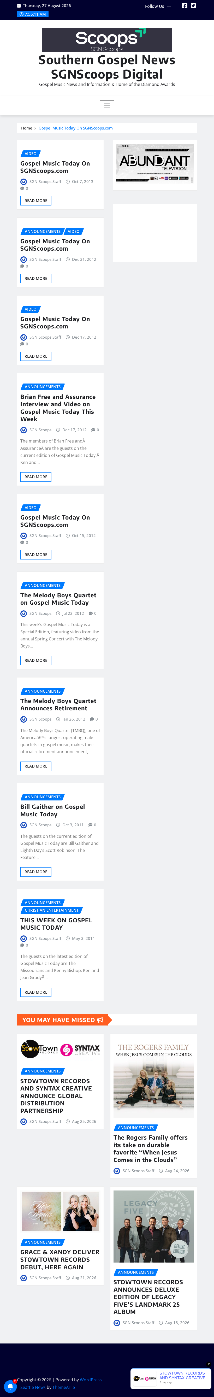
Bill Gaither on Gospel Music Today (52, 810)
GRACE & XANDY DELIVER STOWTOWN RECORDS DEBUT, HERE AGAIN (60, 1259)
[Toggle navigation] (107, 106)
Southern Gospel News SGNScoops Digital (107, 66)
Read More (36, 200)
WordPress (91, 1380)
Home (26, 128)
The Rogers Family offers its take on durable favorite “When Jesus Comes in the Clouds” (151, 1148)
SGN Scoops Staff (45, 181)
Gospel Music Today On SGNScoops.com (76, 128)
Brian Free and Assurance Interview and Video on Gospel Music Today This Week (58, 408)
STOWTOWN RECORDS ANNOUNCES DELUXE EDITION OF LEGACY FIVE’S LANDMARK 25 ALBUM (148, 1296)
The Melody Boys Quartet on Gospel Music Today (58, 598)
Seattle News (33, 1387)
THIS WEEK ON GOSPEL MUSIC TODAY (56, 923)
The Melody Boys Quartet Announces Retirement (58, 704)
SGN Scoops (40, 429)
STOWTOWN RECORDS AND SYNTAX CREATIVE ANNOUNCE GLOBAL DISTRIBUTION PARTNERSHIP (56, 1095)
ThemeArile (63, 1387)
